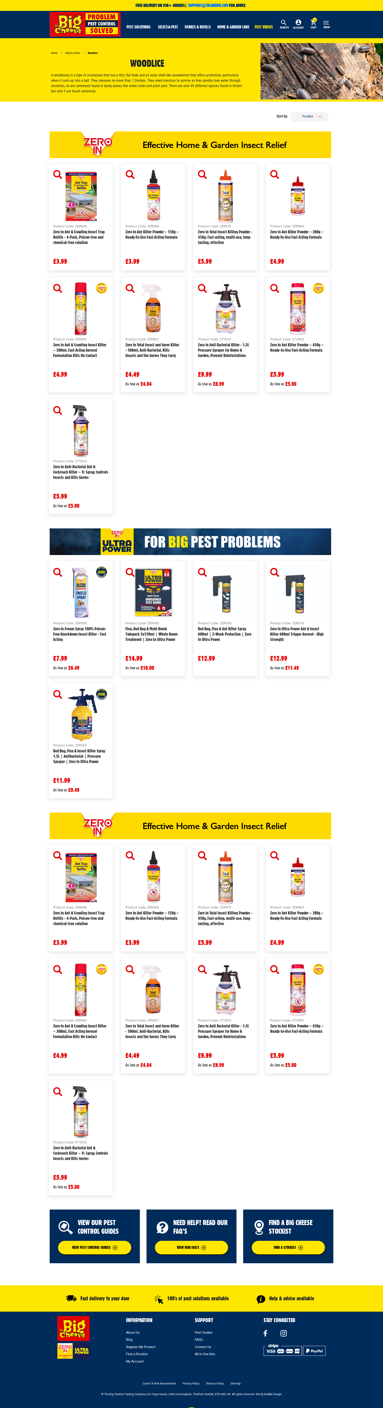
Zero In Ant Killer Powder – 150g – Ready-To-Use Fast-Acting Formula (152, 234)
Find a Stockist (137, 1354)
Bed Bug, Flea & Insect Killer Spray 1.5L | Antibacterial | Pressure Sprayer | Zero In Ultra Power (79, 756)
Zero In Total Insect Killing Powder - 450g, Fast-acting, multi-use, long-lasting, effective (225, 237)
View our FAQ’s (188, 1247)
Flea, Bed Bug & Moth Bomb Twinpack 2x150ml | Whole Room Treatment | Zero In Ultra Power (151, 634)
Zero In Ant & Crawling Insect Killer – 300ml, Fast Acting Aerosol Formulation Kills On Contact (79, 350)
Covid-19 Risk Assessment (159, 1383)
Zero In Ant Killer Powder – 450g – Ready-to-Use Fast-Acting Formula (296, 347)
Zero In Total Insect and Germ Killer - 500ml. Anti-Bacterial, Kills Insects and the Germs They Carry (152, 350)
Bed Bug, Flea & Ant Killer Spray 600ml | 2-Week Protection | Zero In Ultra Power (224, 634)
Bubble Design (273, 1394)
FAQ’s (199, 1340)
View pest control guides (91, 1247)
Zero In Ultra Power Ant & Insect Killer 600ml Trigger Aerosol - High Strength (297, 634)
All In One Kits (205, 1354)
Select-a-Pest (72, 53)
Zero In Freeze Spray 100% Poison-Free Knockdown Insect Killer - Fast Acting (79, 634)
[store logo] (85, 24)
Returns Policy (215, 1383)
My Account (135, 1361)
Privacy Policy (191, 1383)
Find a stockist (285, 1247)
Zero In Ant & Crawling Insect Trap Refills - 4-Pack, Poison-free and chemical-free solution (79, 237)
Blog (129, 1340)
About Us (133, 1333)
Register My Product (141, 1347)
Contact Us (203, 1347)
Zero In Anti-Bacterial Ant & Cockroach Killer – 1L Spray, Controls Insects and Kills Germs (80, 472)
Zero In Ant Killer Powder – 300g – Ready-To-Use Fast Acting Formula (296, 234)
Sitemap (235, 1383)
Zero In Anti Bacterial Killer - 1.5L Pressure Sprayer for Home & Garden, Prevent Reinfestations (223, 350)
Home (54, 53)
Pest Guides (203, 1333)
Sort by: (282, 116)
